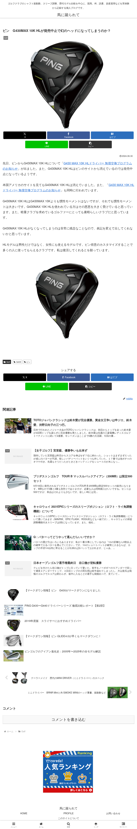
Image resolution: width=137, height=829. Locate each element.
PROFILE (68, 813)
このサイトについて (68, 818)
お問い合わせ (113, 813)
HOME (23, 813)
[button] (90, 144)
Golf (8, 361)
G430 (18, 361)
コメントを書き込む (68, 719)
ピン (28, 361)
